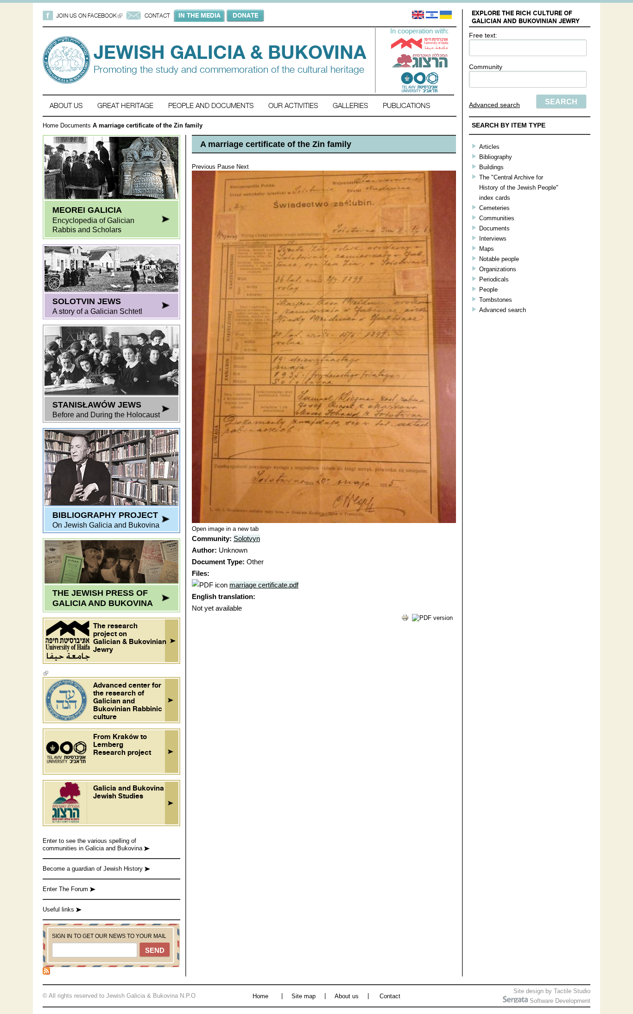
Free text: (483, 35)
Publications (406, 105)
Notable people (499, 258)
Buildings (491, 167)
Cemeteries (494, 207)
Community (485, 66)
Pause (225, 166)
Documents (75, 125)
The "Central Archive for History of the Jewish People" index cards (518, 187)
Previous (203, 166)
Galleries (350, 105)
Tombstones (495, 299)
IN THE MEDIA (199, 15)
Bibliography (495, 156)
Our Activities (293, 105)
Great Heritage (125, 105)
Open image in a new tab (225, 528)
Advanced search (494, 104)
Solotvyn (247, 538)
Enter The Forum (66, 889)
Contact (390, 996)
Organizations (497, 269)
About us (66, 105)
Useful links (59, 909)
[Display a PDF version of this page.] (432, 617)
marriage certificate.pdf (263, 585)
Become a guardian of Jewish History (94, 868)
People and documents (210, 105)
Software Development (559, 1000)
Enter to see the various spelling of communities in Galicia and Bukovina (93, 844)
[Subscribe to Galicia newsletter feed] (46, 972)
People (488, 289)
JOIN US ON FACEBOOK (89, 15)
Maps (486, 248)
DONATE (245, 15)
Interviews (492, 238)
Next (242, 166)
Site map (303, 996)
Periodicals (494, 279)
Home (50, 125)
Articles (489, 146)
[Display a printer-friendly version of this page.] (405, 619)
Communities (496, 218)
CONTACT (157, 15)
